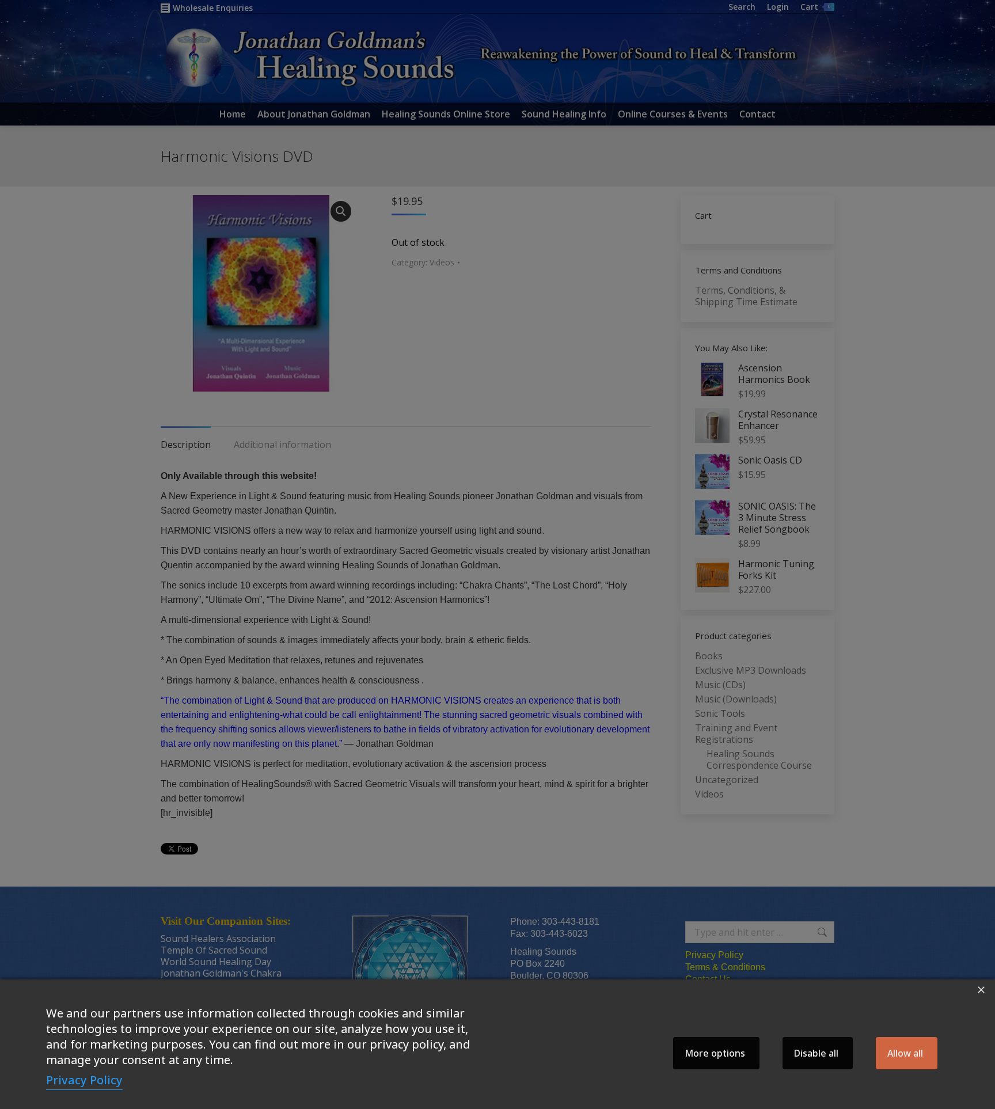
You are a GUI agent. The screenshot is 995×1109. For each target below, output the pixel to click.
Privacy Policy (84, 1080)
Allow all (905, 1053)
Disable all (816, 1053)
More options (715, 1053)
